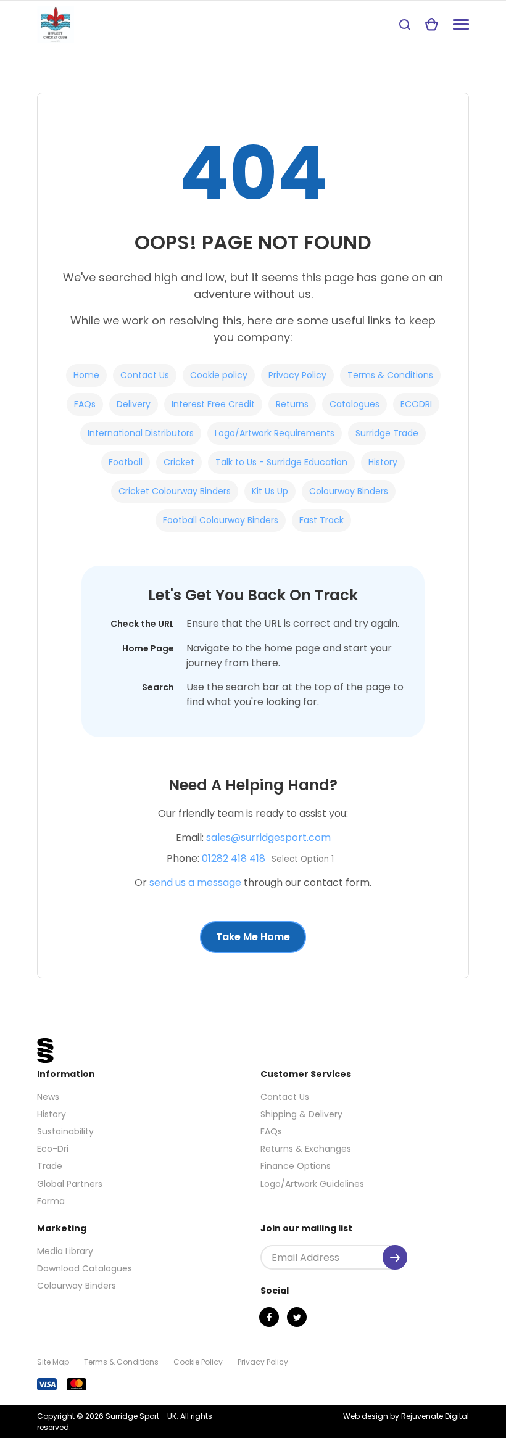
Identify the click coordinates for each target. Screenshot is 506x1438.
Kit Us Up (270, 491)
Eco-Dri (52, 1149)
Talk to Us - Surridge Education (281, 462)
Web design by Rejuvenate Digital (406, 1416)
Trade (49, 1166)
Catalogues (355, 404)
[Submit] (395, 1257)
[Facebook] (269, 1317)
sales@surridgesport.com (268, 837)
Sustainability (65, 1131)
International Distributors (141, 433)
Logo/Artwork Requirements (274, 433)
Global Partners (69, 1184)
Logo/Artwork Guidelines (312, 1184)
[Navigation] (460, 24)
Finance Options (295, 1166)
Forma (51, 1201)
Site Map (53, 1362)
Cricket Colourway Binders (174, 491)
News (48, 1097)
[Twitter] (297, 1317)
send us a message (195, 882)
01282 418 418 (233, 858)
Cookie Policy (198, 1362)
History (382, 462)
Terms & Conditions (390, 375)
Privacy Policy (297, 375)
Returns (292, 404)
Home (86, 375)
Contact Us (144, 375)
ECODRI (416, 404)
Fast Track (321, 520)
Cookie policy (218, 375)
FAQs (85, 404)
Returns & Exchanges (305, 1149)
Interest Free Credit (213, 404)
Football (126, 462)
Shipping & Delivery (301, 1114)
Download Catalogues (84, 1268)
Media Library (65, 1251)
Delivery (134, 404)
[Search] (405, 24)
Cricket (179, 462)
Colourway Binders (348, 491)
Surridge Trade (386, 433)
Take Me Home (253, 937)
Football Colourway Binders (220, 520)
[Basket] (432, 24)
